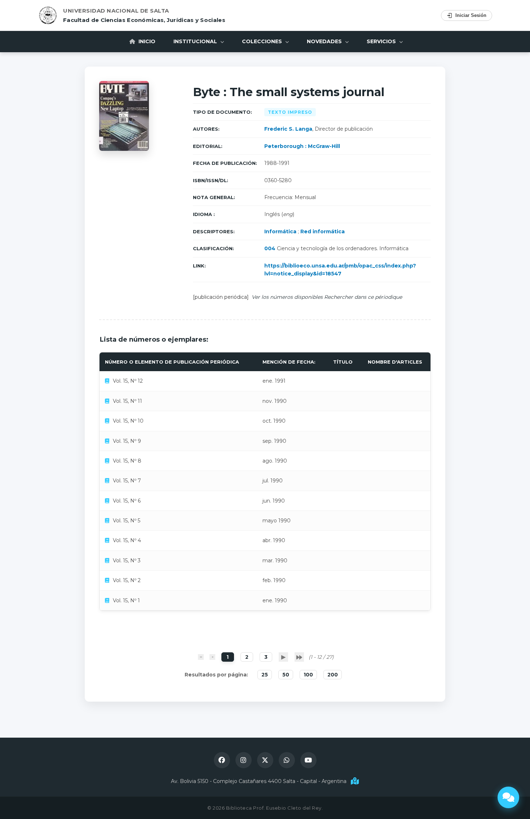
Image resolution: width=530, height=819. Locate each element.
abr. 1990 (273, 540)
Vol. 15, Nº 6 (127, 501)
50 (285, 674)
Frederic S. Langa (288, 129)
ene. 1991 (274, 381)
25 (264, 674)
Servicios (382, 41)
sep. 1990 (274, 441)
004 (269, 248)
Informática (280, 231)
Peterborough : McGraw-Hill (302, 146)
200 (332, 674)
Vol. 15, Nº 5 (126, 520)
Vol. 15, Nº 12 (128, 381)
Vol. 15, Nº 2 (127, 580)
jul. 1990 (272, 480)
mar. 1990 (274, 560)
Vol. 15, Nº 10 (128, 421)
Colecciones (262, 41)
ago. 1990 (274, 461)
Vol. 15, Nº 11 (127, 401)
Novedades (325, 41)
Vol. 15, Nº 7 (127, 480)
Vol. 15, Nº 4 (127, 540)
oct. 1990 (274, 421)
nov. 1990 (274, 401)
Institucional (195, 41)
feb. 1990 (274, 580)
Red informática (322, 231)
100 (308, 674)
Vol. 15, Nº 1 (126, 600)
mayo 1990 (276, 520)
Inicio (146, 41)
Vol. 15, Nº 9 (127, 441)
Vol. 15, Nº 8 (127, 461)
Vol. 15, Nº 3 (127, 560)
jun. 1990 (273, 501)
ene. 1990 (274, 600)
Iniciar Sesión (470, 15)
